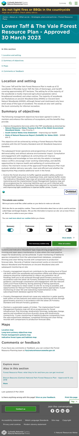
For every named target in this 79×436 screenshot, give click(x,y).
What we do (24, 17)
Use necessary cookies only (39, 243)
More (5, 383)
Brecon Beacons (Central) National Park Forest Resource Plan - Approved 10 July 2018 (38, 379)
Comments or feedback (14, 71)
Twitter (57, 411)
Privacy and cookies (12, 424)
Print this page (71, 397)
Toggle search (70, 3)
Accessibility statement (12, 420)
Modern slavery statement (35, 424)
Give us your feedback (45, 397)
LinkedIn (62, 411)
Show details (67, 237)
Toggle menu (76, 3)
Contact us (20, 409)
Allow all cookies (64, 243)
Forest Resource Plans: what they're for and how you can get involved (33, 372)
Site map (55, 420)
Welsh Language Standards (36, 420)
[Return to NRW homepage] (15, 3)
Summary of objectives (13, 61)
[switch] (30, 230)
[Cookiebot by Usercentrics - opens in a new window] (71, 192)
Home (5, 17)
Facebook (52, 411)
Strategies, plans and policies (44, 17)
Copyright (66, 420)
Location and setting (12, 55)
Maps (5, 66)
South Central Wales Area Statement (21, 133)
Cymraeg (62, 3)
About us (13, 17)
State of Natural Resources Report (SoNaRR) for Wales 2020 (31, 135)
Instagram (67, 411)
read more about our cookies (20, 218)
